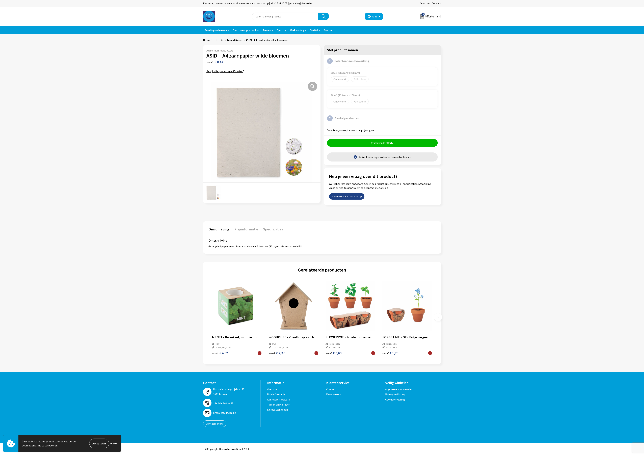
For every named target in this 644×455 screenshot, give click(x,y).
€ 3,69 (333, 353)
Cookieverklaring (395, 399)
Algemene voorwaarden (398, 389)
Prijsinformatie (276, 394)
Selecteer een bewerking (349, 61)
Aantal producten (344, 118)
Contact (436, 3)
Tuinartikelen (234, 40)
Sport (280, 30)
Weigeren (113, 443)
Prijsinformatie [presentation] (246, 229)
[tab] (218, 230)
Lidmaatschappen (277, 409)
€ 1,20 (390, 353)
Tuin (220, 40)
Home (206, 40)
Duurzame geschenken (246, 30)
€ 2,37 (277, 353)
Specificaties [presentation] (273, 229)
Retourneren (333, 394)
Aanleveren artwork (278, 399)
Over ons (425, 3)
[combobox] (285, 16)
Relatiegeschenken (216, 30)
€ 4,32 (220, 353)
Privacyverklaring (395, 394)
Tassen (267, 30)
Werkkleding (297, 30)
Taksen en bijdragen (278, 404)
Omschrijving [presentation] (218, 229)
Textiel (314, 30)
